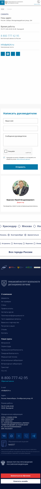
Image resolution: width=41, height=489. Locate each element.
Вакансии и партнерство (10, 322)
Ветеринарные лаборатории (11, 364)
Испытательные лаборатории (12, 360)
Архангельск (33, 235)
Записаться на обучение (20, 476)
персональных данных (23, 159)
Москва (27, 226)
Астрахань (6, 243)
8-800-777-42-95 (38, 1)
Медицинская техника (9, 357)
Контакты (4, 333)
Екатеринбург (17, 235)
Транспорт (5, 367)
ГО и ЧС (4, 371)
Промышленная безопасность (12, 350)
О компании (6, 294)
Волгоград (18, 243)
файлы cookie (14, 449)
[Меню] (2, 2)
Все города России (20, 252)
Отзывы (4, 329)
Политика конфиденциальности (12, 316)
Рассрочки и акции (8, 326)
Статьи (3, 305)
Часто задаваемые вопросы (11, 319)
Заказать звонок (37, 4)
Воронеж (29, 243)
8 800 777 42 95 (10, 35)
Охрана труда (6, 346)
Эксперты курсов (7, 312)
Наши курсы (6, 339)
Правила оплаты (7, 308)
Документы (5, 298)
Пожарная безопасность (10, 353)
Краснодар (9, 226)
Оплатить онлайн (20, 481)
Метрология (5, 343)
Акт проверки (6, 301)
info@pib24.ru (7, 44)
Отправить (20, 167)
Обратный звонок (7, 381)
